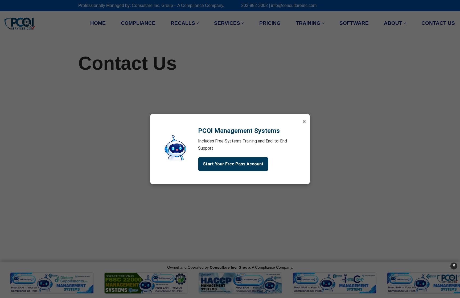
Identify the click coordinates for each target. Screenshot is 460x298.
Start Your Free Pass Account (233, 163)
